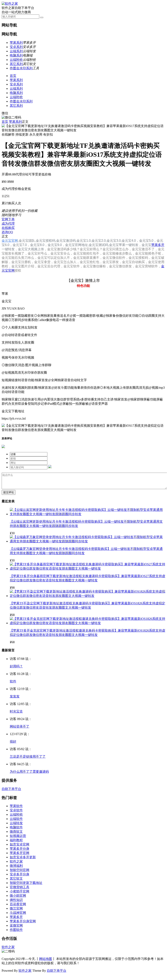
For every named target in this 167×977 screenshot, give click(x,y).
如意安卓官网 (19, 844)
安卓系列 (16, 47)
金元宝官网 (10, 240)
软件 (13, 681)
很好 (13, 741)
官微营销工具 (19, 887)
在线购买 (8, 228)
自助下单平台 (11, 789)
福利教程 (16, 840)
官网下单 (8, 219)
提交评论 (8, 492)
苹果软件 (16, 806)
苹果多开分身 (19, 848)
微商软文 (16, 831)
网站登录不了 (19, 726)
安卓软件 (16, 810)
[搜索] (41, 17)
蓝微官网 (16, 925)
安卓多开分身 (19, 874)
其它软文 (16, 878)
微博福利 (16, 865)
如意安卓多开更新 (23, 857)
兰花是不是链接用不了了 (28, 756)
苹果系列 (16, 42)
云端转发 (16, 823)
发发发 (15, 696)
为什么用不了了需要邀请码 (29, 771)
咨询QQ (7, 232)
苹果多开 (157, 245)
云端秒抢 (16, 59)
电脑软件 (16, 827)
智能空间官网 (19, 870)
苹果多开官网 (19, 853)
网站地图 (45, 959)
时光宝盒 (16, 711)
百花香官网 (18, 904)
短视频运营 (18, 836)
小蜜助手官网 (19, 891)
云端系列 (16, 51)
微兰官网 (16, 908)
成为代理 (8, 223)
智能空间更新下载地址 (26, 883)
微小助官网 (18, 895)
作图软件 (16, 929)
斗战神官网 (18, 912)
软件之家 (16, 861)
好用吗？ (16, 666)
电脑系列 (16, 55)
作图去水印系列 (21, 68)
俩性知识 (16, 900)
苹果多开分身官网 (23, 921)
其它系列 (16, 64)
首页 (13, 75)
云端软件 (16, 818)
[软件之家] (10, 3)
